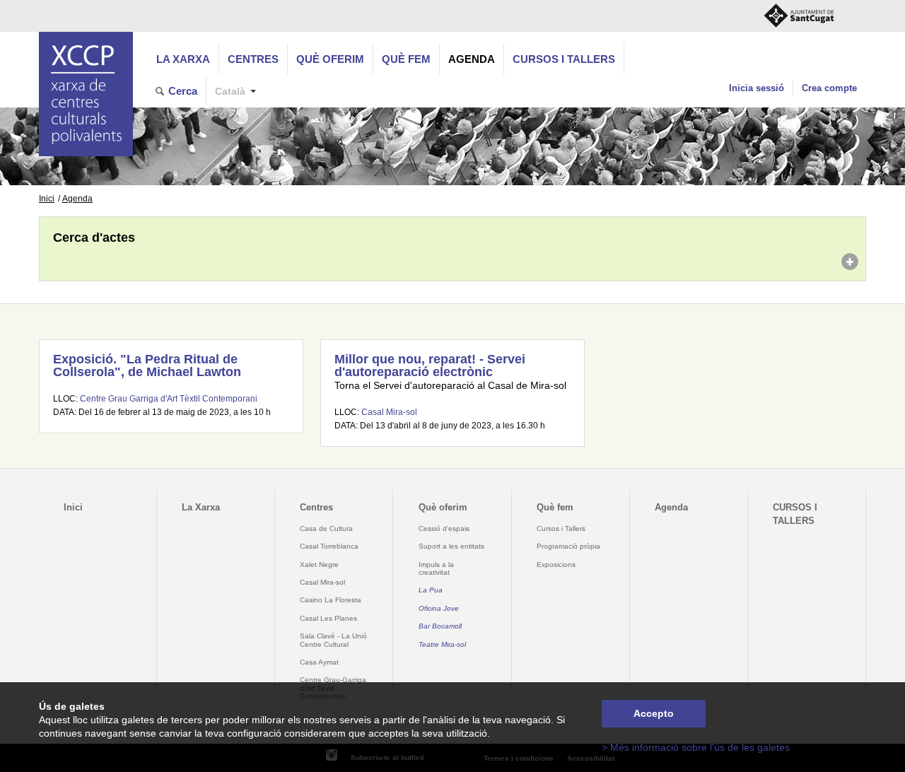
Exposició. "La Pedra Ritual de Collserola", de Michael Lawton (147, 365)
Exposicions (556, 564)
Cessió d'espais (444, 528)
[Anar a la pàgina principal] (86, 94)
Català (230, 91)
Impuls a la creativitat (436, 568)
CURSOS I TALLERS (564, 59)
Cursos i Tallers (561, 528)
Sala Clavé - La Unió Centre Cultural (333, 640)
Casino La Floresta (330, 600)
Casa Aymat (319, 662)
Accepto (654, 713)
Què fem (406, 59)
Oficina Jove (439, 608)
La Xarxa (183, 59)
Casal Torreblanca (329, 546)
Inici (46, 199)
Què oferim (330, 59)
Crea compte (829, 88)
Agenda (471, 59)
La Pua (431, 590)
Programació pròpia (568, 546)
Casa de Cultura (326, 528)
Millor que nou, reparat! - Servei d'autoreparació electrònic (429, 365)
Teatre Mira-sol (442, 644)
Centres (253, 59)
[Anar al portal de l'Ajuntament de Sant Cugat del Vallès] (799, 16)
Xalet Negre (319, 564)
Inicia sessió (756, 88)
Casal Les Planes (328, 618)
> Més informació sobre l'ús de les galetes (696, 747)
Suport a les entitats (451, 546)
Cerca (182, 91)
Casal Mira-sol (389, 412)
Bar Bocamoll (440, 626)
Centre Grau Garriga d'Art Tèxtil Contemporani (168, 399)
